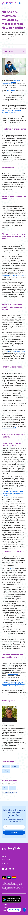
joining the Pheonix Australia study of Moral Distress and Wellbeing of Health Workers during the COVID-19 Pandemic (13, 684)
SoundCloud (13, 869)
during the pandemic (7, 83)
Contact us (5, 863)
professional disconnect (18, 351)
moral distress (17, 80)
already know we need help (9, 428)
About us (4, 856)
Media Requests (6, 860)
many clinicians (22, 275)
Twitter (6, 869)
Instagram (9, 869)
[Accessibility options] (24, 910)
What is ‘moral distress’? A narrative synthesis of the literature (11, 111)
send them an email (13, 674)
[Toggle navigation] (24, 3)
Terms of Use (5, 907)
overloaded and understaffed (9, 275)
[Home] (9, 3)
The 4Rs (12, 568)
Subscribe (14, 832)
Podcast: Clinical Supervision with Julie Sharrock (13, 494)
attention (13, 82)
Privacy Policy (5, 904)
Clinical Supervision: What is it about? (13, 491)
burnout (8, 351)
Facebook (3, 869)
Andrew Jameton (10, 90)
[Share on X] (8, 766)
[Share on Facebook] (4, 766)
